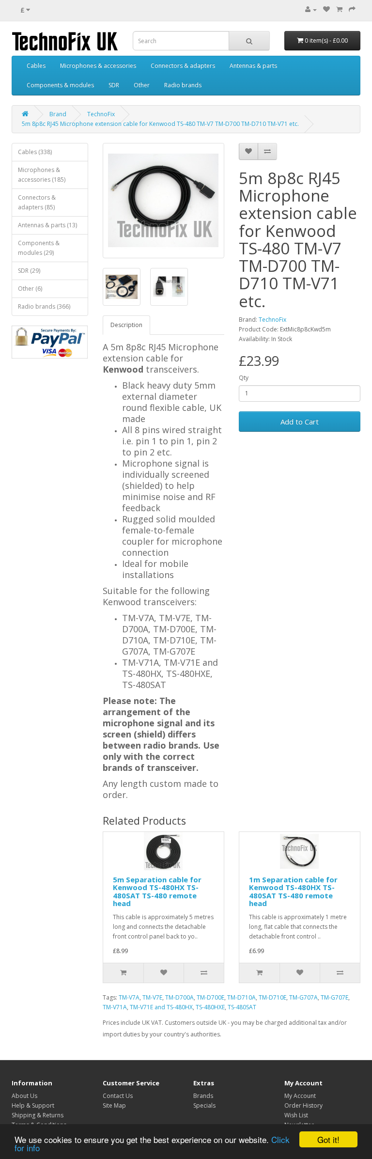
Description (126, 325)
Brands (203, 1096)
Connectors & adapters (183, 66)
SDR (113, 85)
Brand (57, 114)
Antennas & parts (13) (47, 225)
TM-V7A (129, 997)
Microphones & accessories (98, 66)
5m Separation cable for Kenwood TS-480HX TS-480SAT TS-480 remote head (157, 891)
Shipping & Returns (37, 1115)
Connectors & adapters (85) (37, 202)
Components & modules (60, 85)
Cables (36, 66)
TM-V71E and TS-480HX (161, 1007)
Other (142, 85)
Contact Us (118, 1096)
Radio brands (183, 85)
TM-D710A (241, 997)
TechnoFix (101, 114)
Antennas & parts (253, 66)
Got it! (328, 1139)
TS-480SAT (242, 1007)
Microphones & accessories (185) (41, 175)
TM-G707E (334, 997)
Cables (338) (35, 152)
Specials (204, 1105)
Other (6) (30, 288)
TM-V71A (115, 1007)
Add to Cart (299, 421)
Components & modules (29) (39, 248)
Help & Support (33, 1105)
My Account (300, 1096)
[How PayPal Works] (50, 342)
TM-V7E (152, 997)
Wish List (296, 1115)
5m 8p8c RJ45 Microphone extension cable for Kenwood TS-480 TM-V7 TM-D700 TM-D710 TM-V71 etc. (160, 124)
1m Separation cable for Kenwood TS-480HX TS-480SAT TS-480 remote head (293, 891)
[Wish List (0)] (326, 9)
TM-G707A (303, 997)
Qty (243, 378)
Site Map (114, 1105)
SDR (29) (29, 270)
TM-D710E (272, 997)
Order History (303, 1105)
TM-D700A (179, 997)
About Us (24, 1096)
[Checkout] (352, 9)
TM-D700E (210, 997)
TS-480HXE (210, 1007)
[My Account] (311, 9)
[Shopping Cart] (339, 9)
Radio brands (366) (44, 306)
